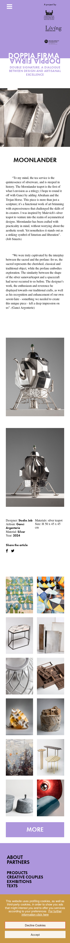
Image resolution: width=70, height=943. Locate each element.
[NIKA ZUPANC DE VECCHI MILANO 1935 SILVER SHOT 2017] (19, 676)
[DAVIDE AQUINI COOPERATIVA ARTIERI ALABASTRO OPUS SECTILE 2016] (19, 716)
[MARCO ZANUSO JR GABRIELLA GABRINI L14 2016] (50, 798)
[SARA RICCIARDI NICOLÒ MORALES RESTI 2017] (50, 595)
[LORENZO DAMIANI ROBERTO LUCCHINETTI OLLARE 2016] (19, 798)
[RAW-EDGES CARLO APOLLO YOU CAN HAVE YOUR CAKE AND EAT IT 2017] (19, 595)
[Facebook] (7, 550)
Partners (18, 862)
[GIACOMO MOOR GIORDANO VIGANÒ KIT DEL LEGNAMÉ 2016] (50, 676)
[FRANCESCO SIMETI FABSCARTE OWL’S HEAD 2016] (19, 757)
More (35, 829)
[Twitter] (12, 550)
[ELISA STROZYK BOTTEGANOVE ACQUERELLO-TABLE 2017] (19, 635)
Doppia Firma (35, 60)
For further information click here (42, 912)
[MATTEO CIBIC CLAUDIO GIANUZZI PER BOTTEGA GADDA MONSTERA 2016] (50, 757)
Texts (12, 886)
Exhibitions (19, 881)
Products (17, 873)
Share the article (17, 545)
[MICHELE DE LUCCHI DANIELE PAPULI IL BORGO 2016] (50, 716)
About (15, 857)
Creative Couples (25, 877)
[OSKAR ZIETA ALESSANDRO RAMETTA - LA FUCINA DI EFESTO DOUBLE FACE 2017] (50, 635)
